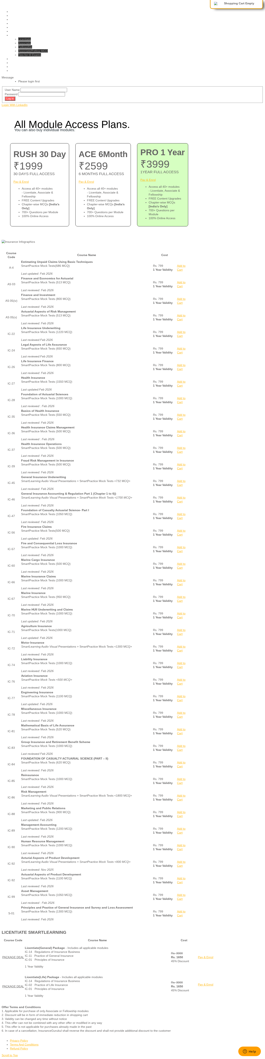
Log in (10, 98)
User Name (12, 89)
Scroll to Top (10, 1055)
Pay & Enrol (21, 181)
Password (11, 94)
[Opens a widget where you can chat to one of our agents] (249, 1052)
